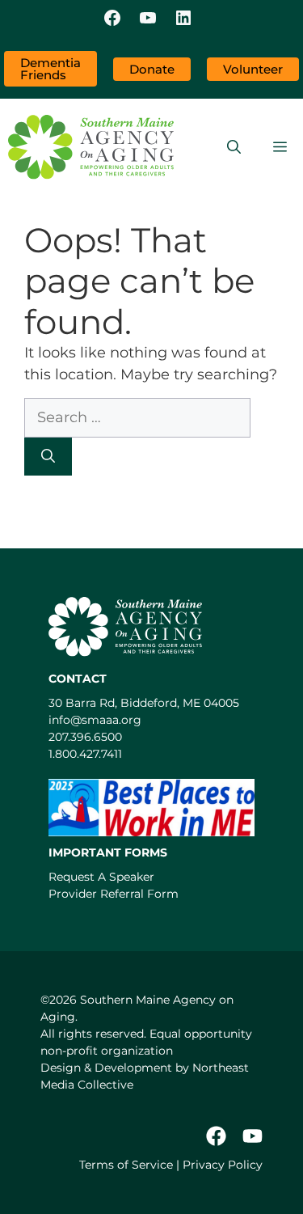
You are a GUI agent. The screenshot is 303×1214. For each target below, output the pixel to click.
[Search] (48, 457)
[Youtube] (252, 1136)
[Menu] (280, 147)
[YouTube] (148, 19)
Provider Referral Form (113, 893)
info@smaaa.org (94, 720)
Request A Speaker (101, 876)
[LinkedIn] (183, 19)
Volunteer (253, 69)
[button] (234, 147)
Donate (152, 69)
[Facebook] (112, 19)
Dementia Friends (50, 68)
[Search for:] (137, 417)
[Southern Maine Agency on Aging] (91, 147)
